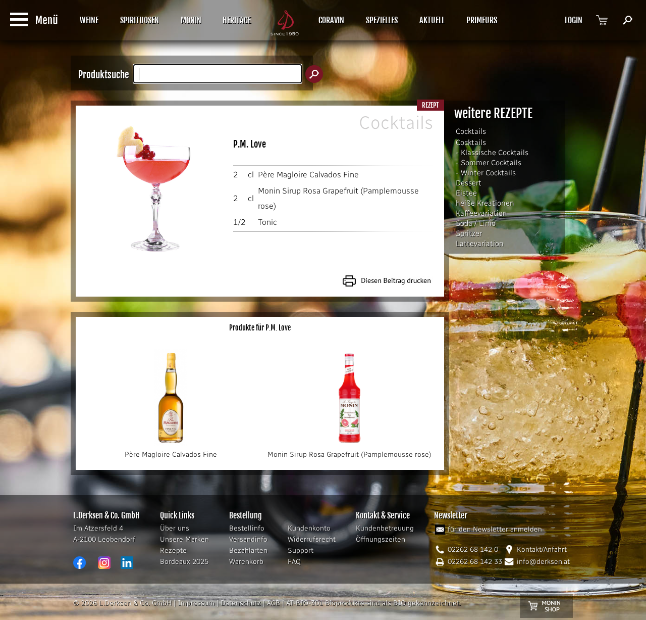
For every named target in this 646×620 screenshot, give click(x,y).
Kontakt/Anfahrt (542, 549)
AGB (273, 603)
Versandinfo (248, 539)
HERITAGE (237, 20)
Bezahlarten (248, 550)
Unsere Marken (184, 539)
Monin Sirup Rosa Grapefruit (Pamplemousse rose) (349, 454)
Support (300, 550)
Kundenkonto (309, 528)
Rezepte (173, 550)
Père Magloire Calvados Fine (308, 174)
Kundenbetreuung (385, 528)
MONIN (191, 20)
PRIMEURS (481, 20)
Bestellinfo (246, 528)
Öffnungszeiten (380, 539)
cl (251, 174)
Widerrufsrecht (312, 539)
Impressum (196, 603)
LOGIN (573, 20)
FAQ (294, 561)
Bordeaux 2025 (184, 561)
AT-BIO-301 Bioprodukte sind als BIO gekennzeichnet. (373, 603)
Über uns (174, 528)
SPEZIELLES (382, 20)
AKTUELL (432, 20)
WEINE (89, 20)
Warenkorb (246, 561)
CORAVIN (331, 20)
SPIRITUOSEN (139, 20)
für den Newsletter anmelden (495, 529)
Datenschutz (241, 603)
